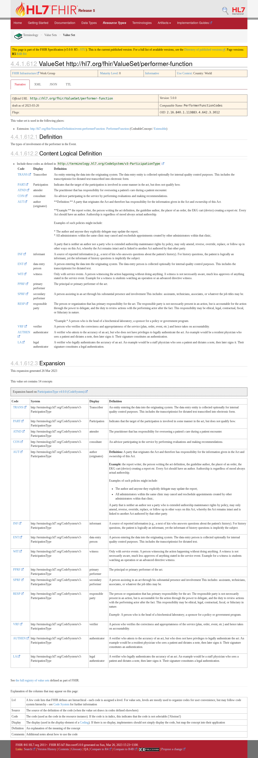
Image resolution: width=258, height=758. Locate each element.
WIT (21, 274)
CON (21, 196)
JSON (53, 84)
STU (83, 49)
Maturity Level (109, 73)
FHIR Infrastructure (24, 73)
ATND (22, 190)
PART (22, 184)
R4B (19, 54)
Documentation (64, 22)
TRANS (23, 174)
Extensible (160, 128)
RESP (22, 304)
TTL (68, 84)
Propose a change (172, 749)
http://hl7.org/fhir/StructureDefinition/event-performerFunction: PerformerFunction (79, 128)
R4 (24, 54)
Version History (46, 749)
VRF (21, 326)
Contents (63, 749)
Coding (84, 722)
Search (28, 749)
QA (86, 749)
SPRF (22, 294)
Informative (152, 73)
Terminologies (142, 22)
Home (18, 22)
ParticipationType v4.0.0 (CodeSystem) (61, 391)
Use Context (184, 73)
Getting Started (38, 22)
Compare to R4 (99, 749)
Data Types (89, 22)
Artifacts (163, 22)
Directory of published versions (203, 49)
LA (20, 342)
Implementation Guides (193, 22)
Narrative (20, 84)
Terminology (30, 35)
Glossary (76, 749)
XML (37, 84)
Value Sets (50, 35)
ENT (21, 264)
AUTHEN (19, 638)
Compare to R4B (124, 749)
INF (20, 254)
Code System (61, 704)
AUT (21, 202)
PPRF (22, 284)
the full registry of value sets (32, 680)
